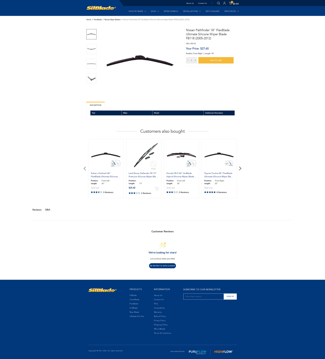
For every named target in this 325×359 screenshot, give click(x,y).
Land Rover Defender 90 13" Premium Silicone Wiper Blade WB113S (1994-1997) (143, 176)
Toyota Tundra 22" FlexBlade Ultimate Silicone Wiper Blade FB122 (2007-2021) (219, 176)
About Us (190, 3)
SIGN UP (230, 296)
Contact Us (202, 3)
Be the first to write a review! (162, 265)
